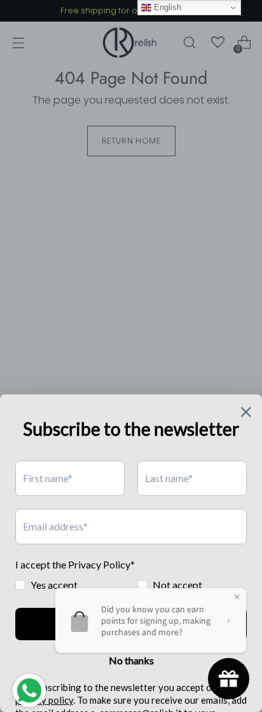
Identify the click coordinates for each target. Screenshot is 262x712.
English (166, 7)
